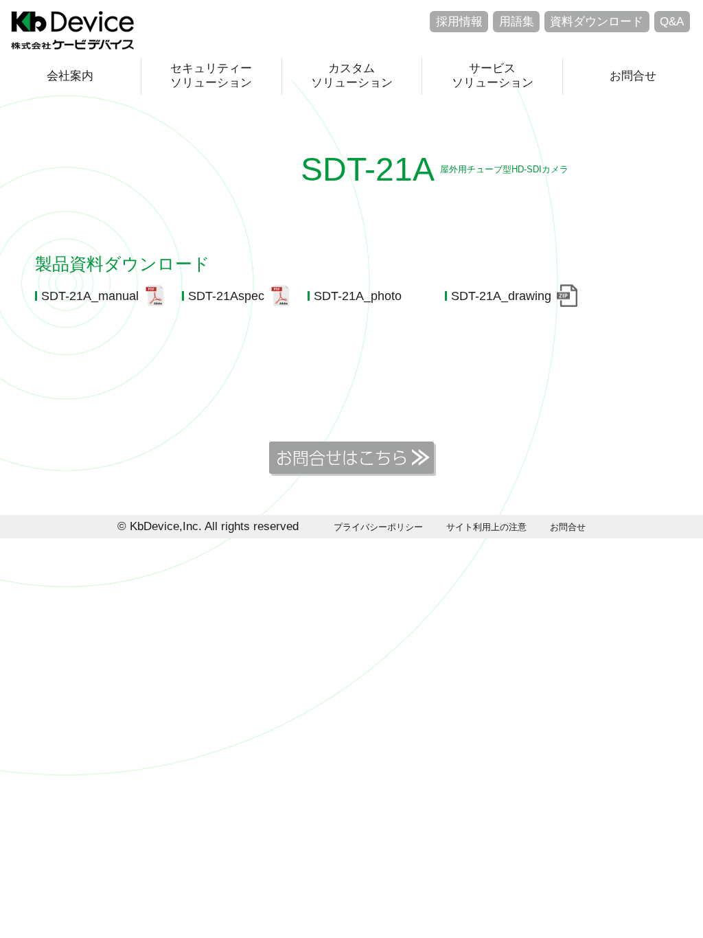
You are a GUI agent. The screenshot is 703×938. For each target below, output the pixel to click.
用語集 (516, 21)
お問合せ (633, 75)
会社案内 (70, 75)
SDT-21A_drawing (501, 296)
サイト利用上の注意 (486, 527)
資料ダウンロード (596, 21)
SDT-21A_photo (358, 296)
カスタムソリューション (352, 75)
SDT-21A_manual (90, 296)
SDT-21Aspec (226, 296)
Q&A (672, 21)
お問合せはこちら (342, 457)
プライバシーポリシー (378, 527)
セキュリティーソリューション (211, 75)
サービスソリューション (492, 75)
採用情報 (459, 21)
